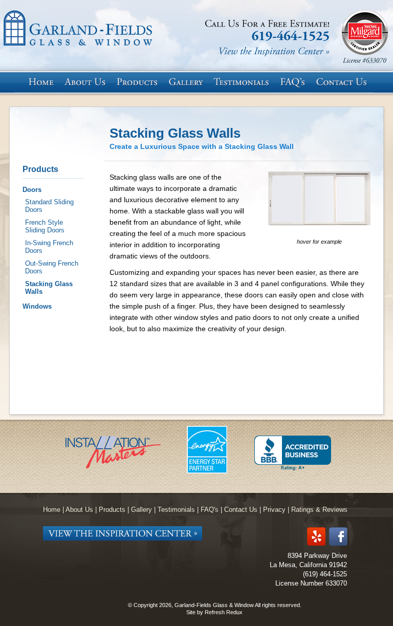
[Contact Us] (343, 82)
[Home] (40, 82)
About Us (79, 509)
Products (40, 169)
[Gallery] (188, 82)
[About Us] (88, 82)
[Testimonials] (244, 82)
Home (51, 509)
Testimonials (176, 509)
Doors (32, 189)
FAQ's (210, 509)
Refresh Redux (224, 612)
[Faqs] (295, 82)
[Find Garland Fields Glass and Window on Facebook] (338, 537)
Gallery (141, 509)
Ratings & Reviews (319, 509)
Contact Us (240, 509)
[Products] (140, 82)
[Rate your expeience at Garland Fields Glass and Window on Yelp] (316, 537)
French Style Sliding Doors (44, 226)
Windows (37, 306)
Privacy (274, 509)
